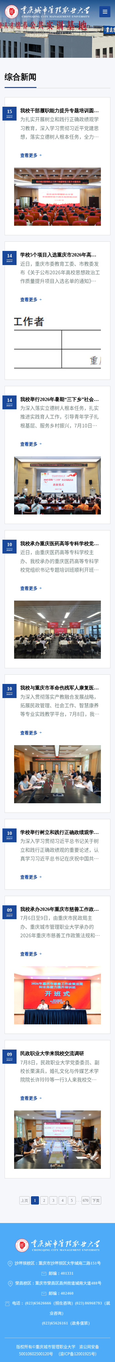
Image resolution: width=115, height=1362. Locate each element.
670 (85, 1201)
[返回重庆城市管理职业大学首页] (47, 11)
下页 (96, 1201)
